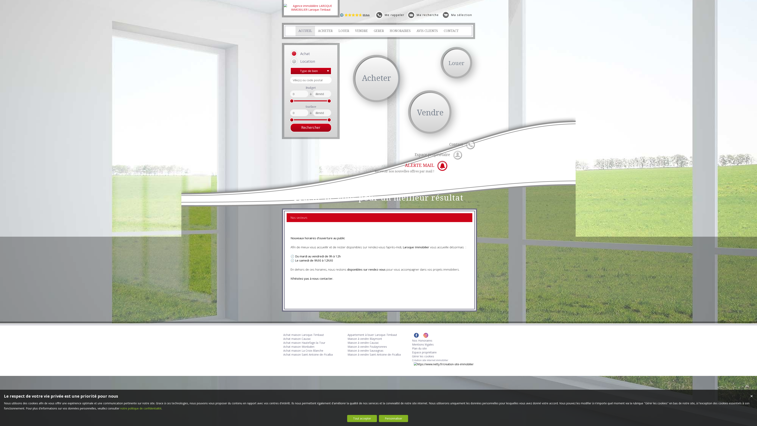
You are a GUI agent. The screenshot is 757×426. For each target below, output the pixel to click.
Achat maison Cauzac (297, 339)
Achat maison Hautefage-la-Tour (304, 343)
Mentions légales (423, 344)
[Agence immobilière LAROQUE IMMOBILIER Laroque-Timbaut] (311, 9)
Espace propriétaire (432, 154)
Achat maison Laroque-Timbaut (303, 335)
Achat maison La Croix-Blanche (303, 350)
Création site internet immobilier (430, 360)
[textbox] (311, 80)
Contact (456, 144)
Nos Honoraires (422, 340)
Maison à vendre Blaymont (365, 339)
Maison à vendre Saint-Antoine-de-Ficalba (374, 354)
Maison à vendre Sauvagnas (365, 350)
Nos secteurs (299, 218)
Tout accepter (362, 418)
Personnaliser (393, 418)
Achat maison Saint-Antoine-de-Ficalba (308, 354)
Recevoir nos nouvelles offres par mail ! (404, 168)
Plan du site (419, 348)
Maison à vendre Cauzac (363, 343)
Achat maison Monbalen (298, 346)
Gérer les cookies (423, 356)
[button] (306, 54)
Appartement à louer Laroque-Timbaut (372, 335)
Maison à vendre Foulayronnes (367, 346)
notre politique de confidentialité (140, 408)
